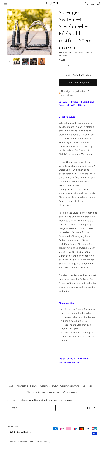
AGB (11, 386)
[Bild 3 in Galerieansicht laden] (33, 61)
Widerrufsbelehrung (69, 386)
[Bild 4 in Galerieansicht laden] (41, 61)
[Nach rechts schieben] (49, 61)
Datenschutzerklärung (27, 386)
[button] (6, 3)
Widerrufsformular (49, 386)
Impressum (87, 386)
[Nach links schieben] (10, 61)
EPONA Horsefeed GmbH (24, 442)
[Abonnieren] (52, 408)
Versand (72, 52)
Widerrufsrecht (70, 392)
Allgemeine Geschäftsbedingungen (43, 392)
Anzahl (62, 60)
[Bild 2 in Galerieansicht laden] (25, 61)
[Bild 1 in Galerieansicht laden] (16, 61)
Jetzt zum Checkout (78, 82)
